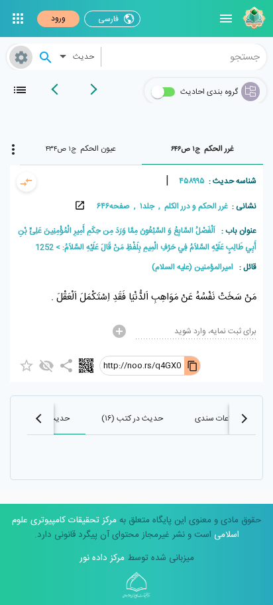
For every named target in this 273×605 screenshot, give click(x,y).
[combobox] (184, 57)
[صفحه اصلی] (252, 18)
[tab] (203, 149)
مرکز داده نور (102, 558)
